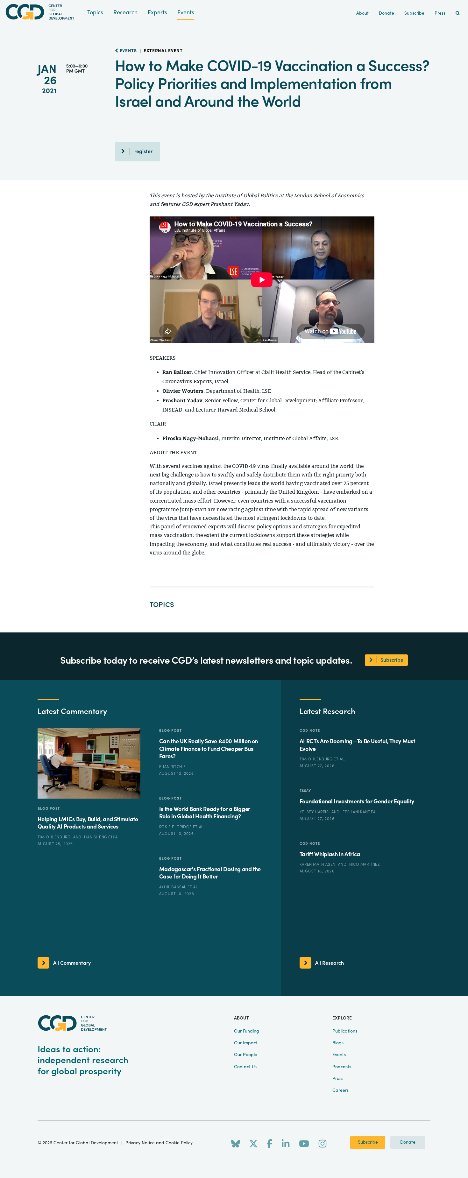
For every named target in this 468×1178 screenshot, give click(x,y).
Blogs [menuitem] (338, 1043)
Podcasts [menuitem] (341, 1066)
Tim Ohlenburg (55, 837)
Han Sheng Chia (100, 837)
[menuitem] (458, 13)
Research (125, 12)
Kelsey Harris (315, 812)
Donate (407, 1142)
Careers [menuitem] (340, 1090)
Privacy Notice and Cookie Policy (159, 1143)
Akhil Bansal (173, 887)
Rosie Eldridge (176, 827)
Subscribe (368, 1142)
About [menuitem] (362, 13)
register (143, 151)
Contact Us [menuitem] (245, 1066)
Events (185, 12)
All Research (329, 963)
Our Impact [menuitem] (246, 1043)
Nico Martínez (364, 864)
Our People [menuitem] (245, 1054)
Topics (95, 12)
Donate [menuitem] (386, 13)
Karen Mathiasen (318, 864)
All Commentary (72, 963)
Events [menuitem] (339, 1054)
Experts (157, 12)
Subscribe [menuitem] (414, 13)
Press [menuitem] (440, 13)
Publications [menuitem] (344, 1031)
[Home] (43, 12)
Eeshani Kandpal (360, 812)
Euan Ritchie (172, 767)
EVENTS (127, 50)
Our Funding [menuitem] (246, 1031)
